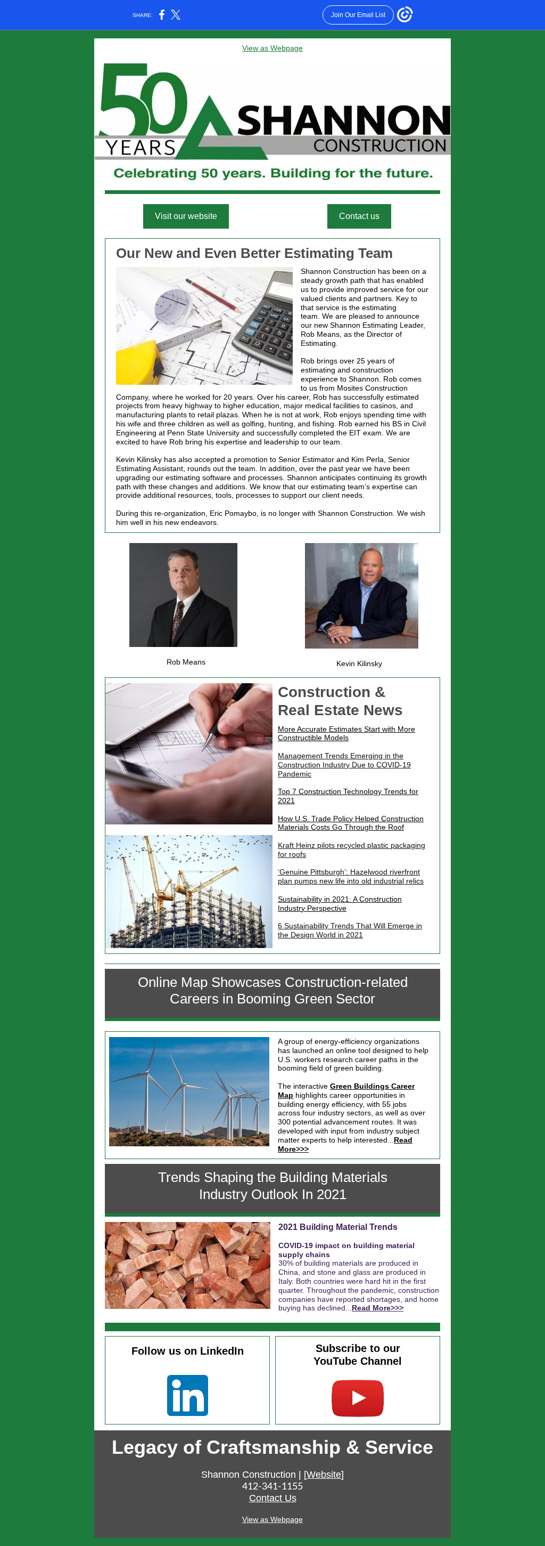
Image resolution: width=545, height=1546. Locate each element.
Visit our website (186, 216)
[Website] (324, 1474)
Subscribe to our (358, 1348)
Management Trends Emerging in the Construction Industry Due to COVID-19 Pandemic (344, 764)
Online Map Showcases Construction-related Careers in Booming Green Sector (273, 990)
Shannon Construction (248, 1474)
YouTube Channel (357, 1361)
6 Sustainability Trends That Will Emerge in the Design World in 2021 (350, 930)
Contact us (359, 216)
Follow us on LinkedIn (187, 1351)
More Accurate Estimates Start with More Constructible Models (346, 733)
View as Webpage (272, 48)
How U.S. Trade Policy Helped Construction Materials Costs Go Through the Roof (351, 823)
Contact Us (272, 1498)
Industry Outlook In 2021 (272, 1194)
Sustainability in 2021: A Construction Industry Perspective (340, 903)
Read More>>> (377, 1308)
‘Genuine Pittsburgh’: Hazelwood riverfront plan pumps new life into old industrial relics (351, 876)
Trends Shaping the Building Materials (272, 1177)
